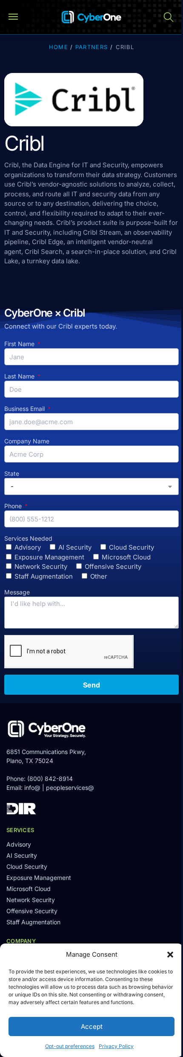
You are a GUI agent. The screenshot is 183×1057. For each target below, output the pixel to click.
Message (17, 592)
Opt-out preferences (69, 1046)
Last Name (20, 376)
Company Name (26, 441)
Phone (13, 506)
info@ (32, 787)
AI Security (75, 547)
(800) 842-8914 (50, 778)
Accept (92, 1026)
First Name (20, 343)
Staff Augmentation (43, 576)
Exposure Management (49, 557)
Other (98, 576)
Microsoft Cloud (126, 557)
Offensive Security (113, 566)
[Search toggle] (168, 17)
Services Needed (28, 538)
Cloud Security (131, 547)
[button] (170, 954)
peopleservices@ (70, 787)
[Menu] (17, 17)
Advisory (27, 547)
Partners (91, 47)
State (11, 473)
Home (58, 47)
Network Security (40, 566)
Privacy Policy (116, 1046)
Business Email (25, 408)
